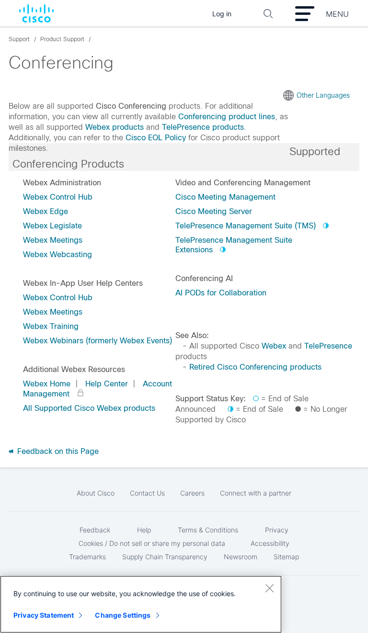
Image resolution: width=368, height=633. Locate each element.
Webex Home (46, 384)
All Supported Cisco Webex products (89, 408)
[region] (141, 604)
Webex (274, 346)
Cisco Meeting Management (225, 197)
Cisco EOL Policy (156, 138)
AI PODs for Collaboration (220, 293)
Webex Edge (45, 211)
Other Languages (323, 95)
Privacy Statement (43, 615)
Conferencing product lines (226, 117)
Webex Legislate (52, 226)
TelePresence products (203, 127)
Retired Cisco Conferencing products (255, 367)
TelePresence (328, 346)
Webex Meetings (52, 240)
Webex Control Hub (57, 197)
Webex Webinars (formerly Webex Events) (97, 341)
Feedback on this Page (57, 451)
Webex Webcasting (57, 254)
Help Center (106, 384)
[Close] (269, 588)
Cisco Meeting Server (213, 211)
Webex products (114, 127)
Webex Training (51, 326)
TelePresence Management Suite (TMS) (245, 226)
